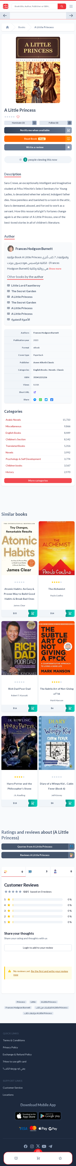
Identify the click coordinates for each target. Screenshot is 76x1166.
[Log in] (60, 1158)
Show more (55, 268)
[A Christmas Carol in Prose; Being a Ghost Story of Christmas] (71, 15)
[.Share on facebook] (51, 399)
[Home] (7, 27)
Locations (8, 1094)
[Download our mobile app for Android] (50, 1116)
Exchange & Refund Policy (17, 1054)
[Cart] (38, 1158)
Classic (60, 370)
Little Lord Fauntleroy (25, 285)
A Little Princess (22, 296)
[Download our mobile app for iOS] (26, 1116)
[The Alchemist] (57, 548)
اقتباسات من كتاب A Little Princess (52, 1007)
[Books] (16, 1158)
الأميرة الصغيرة (20, 319)
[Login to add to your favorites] (18, 117)
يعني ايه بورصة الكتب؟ (14, 1068)
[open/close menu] (71, 6)
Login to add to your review (38, 947)
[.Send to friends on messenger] (34, 399)
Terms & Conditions (14, 1040)
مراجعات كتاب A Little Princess (38, 1013)
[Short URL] (51, 392)
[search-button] (62, 6)
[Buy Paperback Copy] (19, 613)
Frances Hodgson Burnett (34, 249)
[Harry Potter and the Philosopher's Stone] (19, 743)
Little (33, 1002)
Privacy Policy (10, 1047)
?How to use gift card (14, 1061)
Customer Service (13, 1087)
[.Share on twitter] (46, 399)
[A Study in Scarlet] (5, 15)
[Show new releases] (38, 1150)
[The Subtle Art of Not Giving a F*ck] (57, 648)
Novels (52, 370)
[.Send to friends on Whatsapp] (40, 399)
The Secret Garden (23, 291)
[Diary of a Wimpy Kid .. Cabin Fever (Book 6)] (57, 743)
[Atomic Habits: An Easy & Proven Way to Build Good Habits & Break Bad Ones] (19, 548)
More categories (38, 480)
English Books (40, 370)
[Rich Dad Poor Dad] (19, 648)
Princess (21, 1002)
